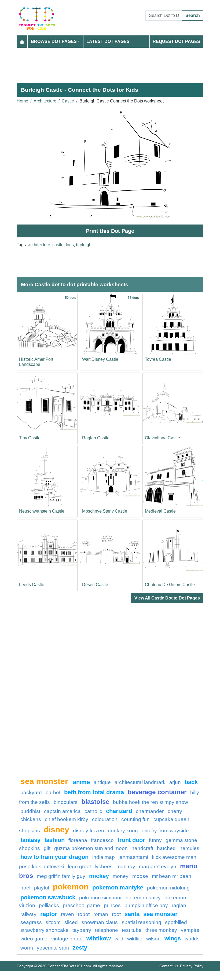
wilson (153, 938)
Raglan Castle (95, 438)
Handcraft (142, 848)
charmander (150, 811)
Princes (112, 905)
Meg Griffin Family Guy (61, 876)
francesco (102, 840)
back (191, 782)
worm (26, 948)
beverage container (157, 792)
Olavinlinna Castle (162, 438)
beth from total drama (94, 792)
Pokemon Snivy (143, 897)
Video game (33, 938)
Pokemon (71, 886)
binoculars (66, 802)
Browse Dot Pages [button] (54, 41)
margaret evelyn (157, 866)
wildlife (134, 938)
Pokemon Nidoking (168, 888)
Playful (41, 888)
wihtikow (98, 938)
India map (103, 857)
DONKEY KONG (123, 830)
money (121, 876)
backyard (31, 792)
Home (22, 101)
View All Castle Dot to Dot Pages (167, 598)
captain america (62, 811)
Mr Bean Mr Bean (171, 876)
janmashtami (133, 857)
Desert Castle (95, 584)
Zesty (80, 947)
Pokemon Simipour (100, 897)
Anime (81, 782)
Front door (131, 840)
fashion (54, 840)
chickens (30, 819)
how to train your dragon (54, 857)
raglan (179, 905)
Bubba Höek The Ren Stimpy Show (150, 802)
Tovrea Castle (158, 359)
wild (119, 938)
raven (67, 914)
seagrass (31, 922)
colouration (105, 819)
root (116, 914)
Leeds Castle (31, 584)
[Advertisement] (110, 63)
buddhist (30, 811)
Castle (68, 101)
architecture (39, 244)
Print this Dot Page (110, 231)
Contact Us (168, 966)
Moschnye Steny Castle (104, 511)
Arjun (175, 782)
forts (70, 244)
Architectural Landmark (140, 782)
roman (100, 914)
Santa (132, 914)
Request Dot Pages (176, 41)
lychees (104, 866)
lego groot (79, 866)
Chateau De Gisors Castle (170, 584)
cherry (175, 811)
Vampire (190, 930)
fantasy (30, 840)
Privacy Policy (191, 966)
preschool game (81, 905)
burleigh (83, 244)
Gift (47, 848)
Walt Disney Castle (100, 359)
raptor (48, 914)
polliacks (49, 905)
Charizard (119, 811)
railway (28, 914)
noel (25, 888)
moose (140, 876)
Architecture (45, 101)
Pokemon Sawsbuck (47, 897)
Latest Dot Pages (108, 41)
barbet (53, 792)
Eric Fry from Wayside (165, 830)
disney (56, 829)
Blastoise (95, 801)
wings (172, 938)
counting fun (135, 819)
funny (155, 840)
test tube (132, 930)
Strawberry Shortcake (44, 930)
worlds (192, 938)
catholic (93, 811)
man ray (125, 866)
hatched (166, 848)
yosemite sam (53, 948)
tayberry (81, 930)
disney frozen (88, 830)
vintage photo (67, 938)
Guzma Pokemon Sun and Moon (91, 848)
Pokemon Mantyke (117, 887)
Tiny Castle (30, 438)
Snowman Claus (100, 922)
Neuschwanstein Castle (41, 511)
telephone (106, 930)
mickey (99, 876)
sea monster (45, 781)
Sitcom (53, 922)
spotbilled (176, 922)
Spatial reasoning (141, 922)
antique (102, 782)
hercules (189, 848)
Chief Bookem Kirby (66, 819)
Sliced (71, 922)
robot (84, 914)
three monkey (161, 930)
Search (192, 15)
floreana (77, 840)
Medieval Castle (160, 511)
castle (58, 244)
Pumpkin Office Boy (146, 905)
